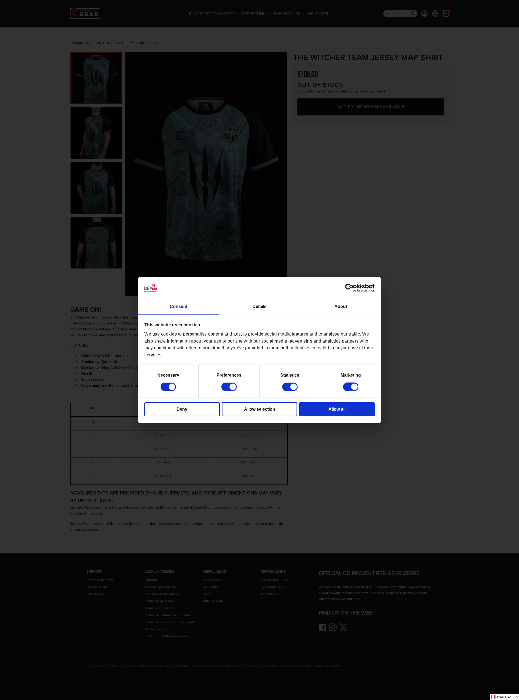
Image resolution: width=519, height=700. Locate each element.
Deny (182, 409)
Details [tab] (259, 306)
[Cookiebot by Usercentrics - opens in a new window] (351, 288)
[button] (504, 697)
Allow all (336, 409)
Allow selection (259, 409)
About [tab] (340, 306)
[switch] (229, 387)
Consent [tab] (178, 306)
